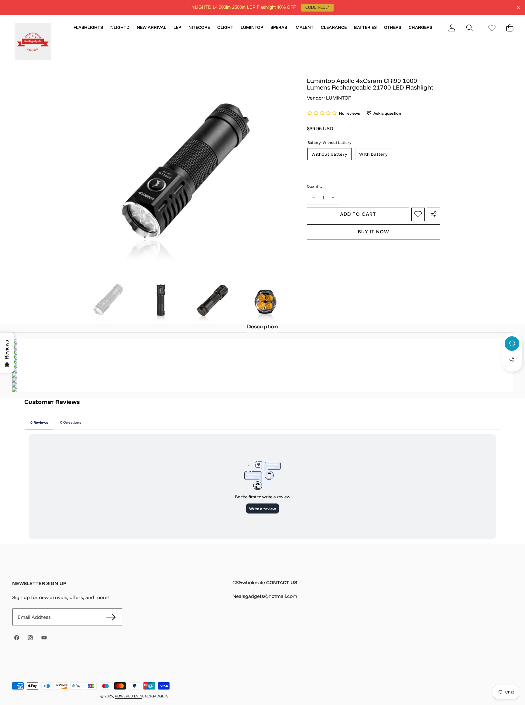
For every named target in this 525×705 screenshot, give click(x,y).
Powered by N (128, 696)
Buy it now (373, 231)
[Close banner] (518, 7)
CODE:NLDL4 (317, 7)
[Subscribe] (110, 616)
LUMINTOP (338, 98)
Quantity (315, 186)
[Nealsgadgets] (32, 42)
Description (262, 326)
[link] (492, 28)
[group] (108, 300)
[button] (469, 28)
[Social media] (512, 359)
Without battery (329, 154)
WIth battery (373, 154)
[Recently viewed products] (512, 343)
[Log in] (451, 28)
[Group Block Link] (372, 593)
